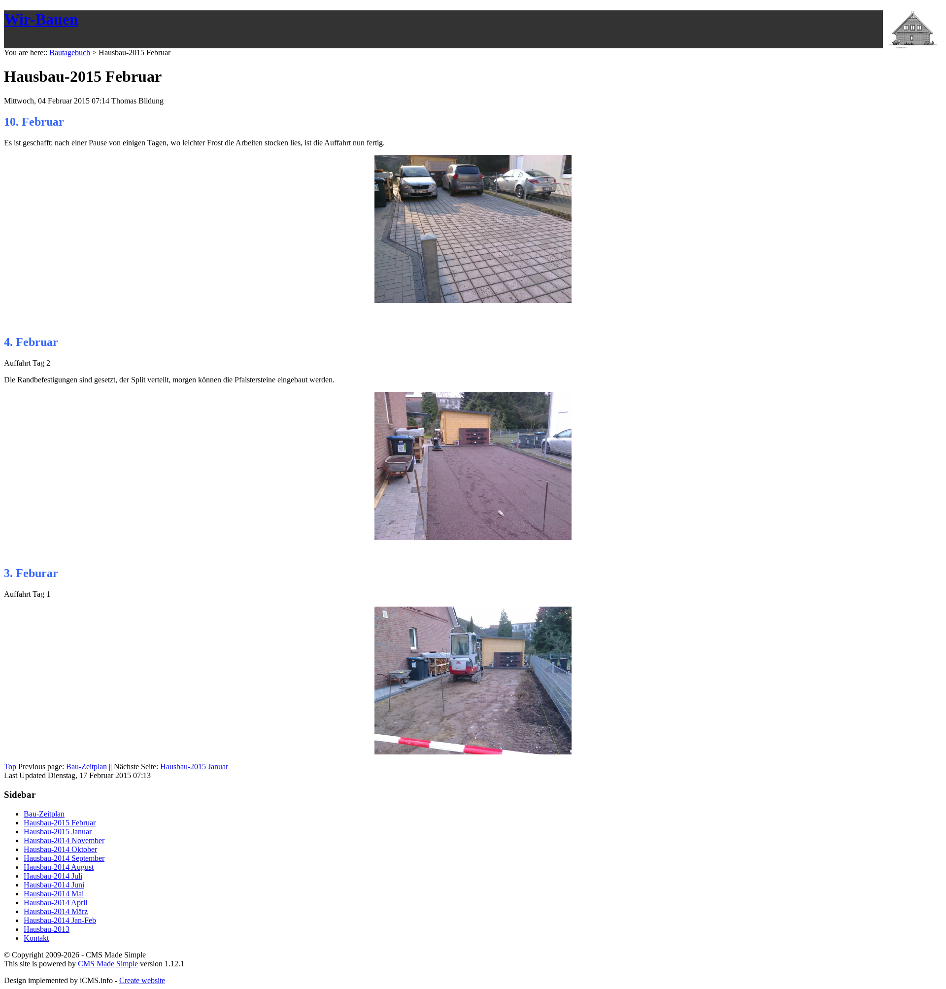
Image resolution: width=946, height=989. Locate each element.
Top (10, 766)
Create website (142, 980)
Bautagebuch (69, 52)
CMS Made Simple (108, 963)
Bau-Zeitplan (86, 766)
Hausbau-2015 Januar (194, 766)
